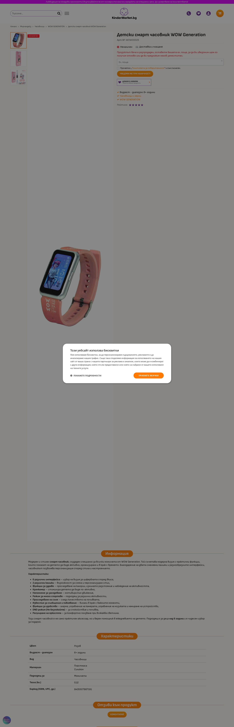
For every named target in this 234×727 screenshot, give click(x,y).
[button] (85, 375)
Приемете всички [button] (149, 375)
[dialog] (117, 363)
